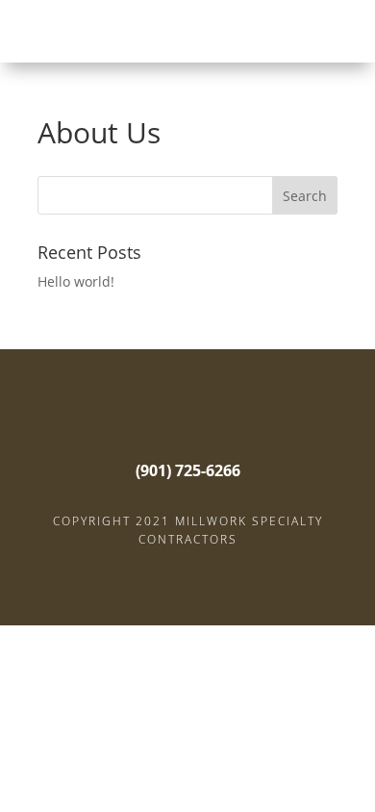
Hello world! (76, 281)
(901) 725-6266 (188, 470)
